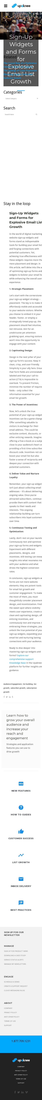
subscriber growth (18, 688)
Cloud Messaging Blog (14, 990)
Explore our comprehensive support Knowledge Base (21, 659)
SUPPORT (8, 1025)
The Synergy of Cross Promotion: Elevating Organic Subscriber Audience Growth (20, 74)
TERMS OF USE (10, 1021)
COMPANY (8, 1008)
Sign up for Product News (16, 951)
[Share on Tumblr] (12, 696)
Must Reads (29, 28)
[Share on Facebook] (4, 696)
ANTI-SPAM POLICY (11, 1017)
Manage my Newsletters (15, 964)
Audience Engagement (13, 684)
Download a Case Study (15, 955)
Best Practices (14, 28)
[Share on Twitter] (7, 696)
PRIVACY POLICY (10, 1012)
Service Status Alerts (13, 960)
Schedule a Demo (11, 982)
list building (28, 684)
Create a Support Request (16, 986)
